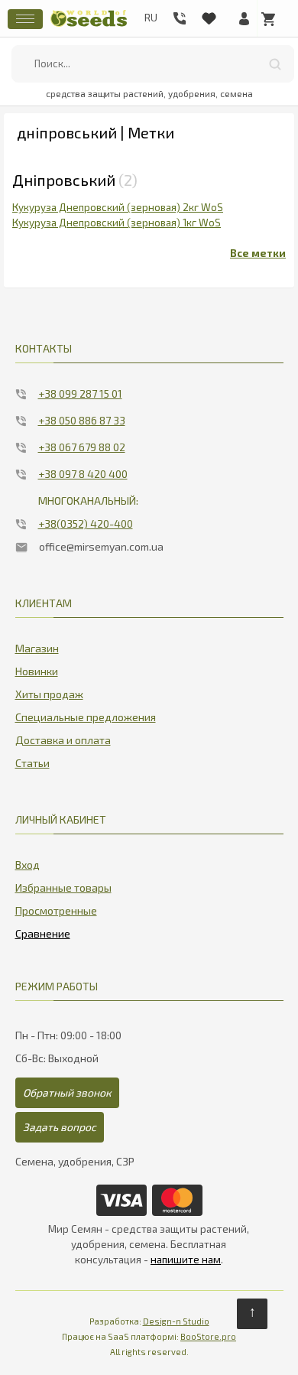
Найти (275, 64)
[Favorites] (208, 15)
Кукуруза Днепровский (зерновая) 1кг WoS (116, 222)
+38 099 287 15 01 (80, 393)
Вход (27, 864)
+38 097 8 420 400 (83, 473)
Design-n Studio (176, 1321)
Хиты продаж (49, 694)
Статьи (32, 762)
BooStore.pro (208, 1336)
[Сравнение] (42, 930)
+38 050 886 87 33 (81, 420)
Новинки (36, 671)
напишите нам (186, 1259)
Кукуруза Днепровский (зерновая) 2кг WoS (117, 207)
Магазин (37, 648)
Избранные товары (63, 887)
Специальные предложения (85, 716)
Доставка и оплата (63, 739)
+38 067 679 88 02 (81, 446)
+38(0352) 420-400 (85, 523)
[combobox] (153, 64)
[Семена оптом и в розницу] (88, 25)
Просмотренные (56, 910)
